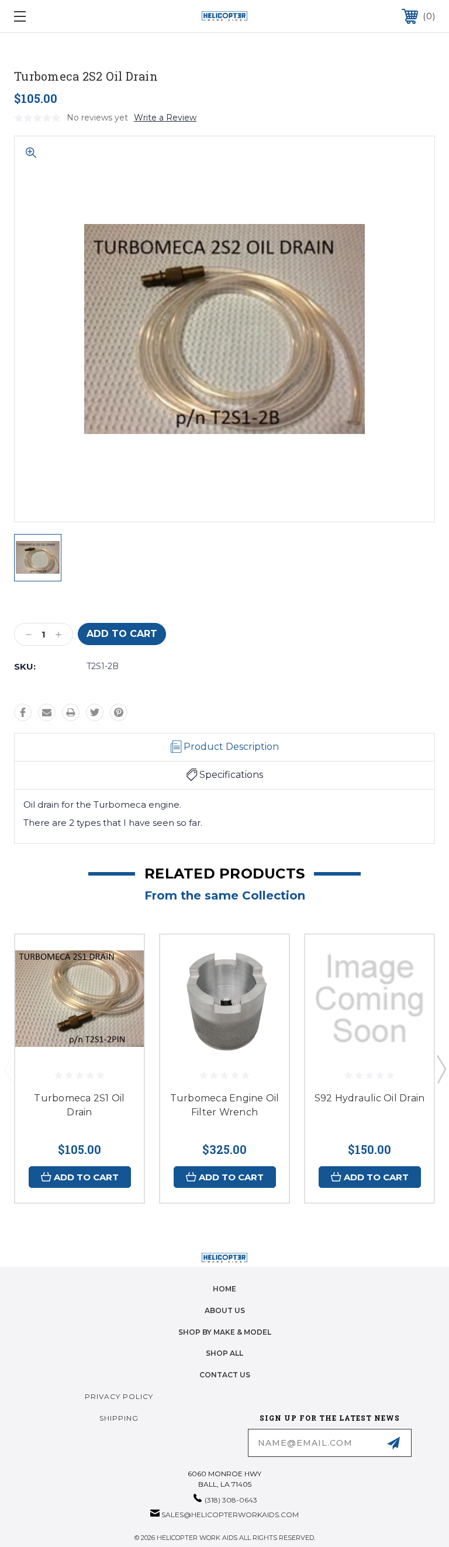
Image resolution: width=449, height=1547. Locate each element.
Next (441, 1068)
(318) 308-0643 (231, 1500)
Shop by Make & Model (224, 1332)
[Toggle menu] (56, 16)
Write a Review (165, 117)
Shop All (224, 1353)
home (224, 1288)
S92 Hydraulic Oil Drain (370, 1098)
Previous (8, 1068)
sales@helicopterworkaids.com (230, 1514)
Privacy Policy (119, 1396)
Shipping (119, 1418)
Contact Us (224, 1374)
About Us (225, 1310)
